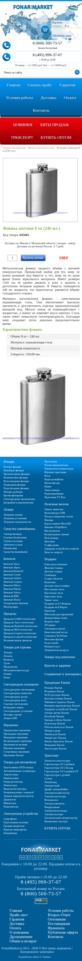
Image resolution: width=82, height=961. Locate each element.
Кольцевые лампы (13, 707)
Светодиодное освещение (21, 684)
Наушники (11, 725)
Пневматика (10, 548)
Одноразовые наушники (17, 730)
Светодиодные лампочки (18, 693)
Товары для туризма (17, 647)
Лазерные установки (15, 518)
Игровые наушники (14, 748)
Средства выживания (15, 551)
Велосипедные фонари (16, 481)
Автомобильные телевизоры (19, 770)
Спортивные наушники (16, 751)
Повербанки (10, 833)
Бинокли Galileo (12, 578)
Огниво (8, 673)
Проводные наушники (16, 733)
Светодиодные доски (15, 696)
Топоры (8, 652)
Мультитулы (11, 666)
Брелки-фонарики (13, 495)
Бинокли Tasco (12, 563)
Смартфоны (10, 818)
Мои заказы (70, 15)
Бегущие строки (12, 714)
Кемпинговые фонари (16, 477)
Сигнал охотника (13, 541)
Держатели (10, 799)
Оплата (15, 928)
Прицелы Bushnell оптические (21, 626)
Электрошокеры (13, 533)
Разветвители (11, 806)
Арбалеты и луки (13, 544)
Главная (16, 910)
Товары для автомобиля (20, 762)
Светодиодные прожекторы (19, 498)
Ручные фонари (12, 466)
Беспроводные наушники (18, 740)
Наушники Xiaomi (14, 755)
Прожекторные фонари (17, 473)
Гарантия (17, 919)
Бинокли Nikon (12, 585)
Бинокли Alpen (12, 567)
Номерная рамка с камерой (19, 792)
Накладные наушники (16, 737)
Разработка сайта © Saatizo (35, 956)
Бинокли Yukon (12, 592)
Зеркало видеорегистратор (19, 795)
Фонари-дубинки (13, 491)
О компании (19, 932)
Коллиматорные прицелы (18, 640)
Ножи (7, 677)
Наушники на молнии (15, 744)
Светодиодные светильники (19, 689)
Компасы (9, 659)
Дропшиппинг (21, 937)
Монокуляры (11, 606)
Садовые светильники (16, 703)
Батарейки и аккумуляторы (19, 502)
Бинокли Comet (12, 574)
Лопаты (8, 655)
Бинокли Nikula (12, 588)
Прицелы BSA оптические (18, 629)
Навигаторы (10, 785)
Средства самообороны (19, 528)
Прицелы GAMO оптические (20, 618)
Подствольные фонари (16, 488)
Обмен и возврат (23, 941)
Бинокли (10, 558)
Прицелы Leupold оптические (20, 636)
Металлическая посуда (16, 670)
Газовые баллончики (15, 537)
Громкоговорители (14, 825)
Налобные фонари (14, 470)
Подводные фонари (14, 484)
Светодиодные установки (18, 710)
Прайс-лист (19, 915)
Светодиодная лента (15, 700)
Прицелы (10, 613)
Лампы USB (10, 718)
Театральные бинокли (16, 603)
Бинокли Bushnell (13, 571)
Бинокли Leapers (13, 581)
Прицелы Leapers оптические (20, 633)
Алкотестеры (11, 774)
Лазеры (9, 509)
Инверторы (10, 803)
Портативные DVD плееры (18, 767)
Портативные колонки (16, 822)
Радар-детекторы (13, 781)
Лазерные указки (13, 514)
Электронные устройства (21, 813)
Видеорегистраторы (15, 788)
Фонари (9, 461)
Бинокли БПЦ (11, 596)
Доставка (17, 923)
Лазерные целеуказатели (17, 521)
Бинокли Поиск (12, 599)
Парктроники (11, 778)
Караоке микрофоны (15, 829)
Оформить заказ (61, 35)
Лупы (7, 663)
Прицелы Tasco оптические (19, 622)
